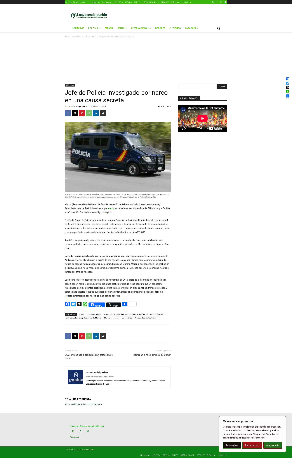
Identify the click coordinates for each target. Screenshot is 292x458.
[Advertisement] (171, 15)
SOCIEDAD (76, 36)
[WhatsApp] (89, 113)
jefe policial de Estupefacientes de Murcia (83, 318)
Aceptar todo (272, 445)
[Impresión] (103, 113)
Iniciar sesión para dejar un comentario (83, 404)
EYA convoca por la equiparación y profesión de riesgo (89, 356)
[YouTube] (225, 2)
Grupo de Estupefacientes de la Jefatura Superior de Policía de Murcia (133, 314)
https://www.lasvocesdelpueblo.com (99, 377)
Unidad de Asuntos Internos (146, 318)
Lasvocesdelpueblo (76, 106)
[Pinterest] (82, 113)
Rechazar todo (252, 445)
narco (115, 318)
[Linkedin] (96, 113)
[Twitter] (213, 2)
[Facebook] (217, 2)
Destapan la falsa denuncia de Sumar (152, 355)
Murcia (107, 318)
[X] (75, 113)
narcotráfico (127, 318)
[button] (218, 28)
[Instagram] (221, 2)
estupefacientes (94, 314)
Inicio (67, 36)
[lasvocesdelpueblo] (90, 16)
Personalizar (232, 445)
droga (81, 314)
